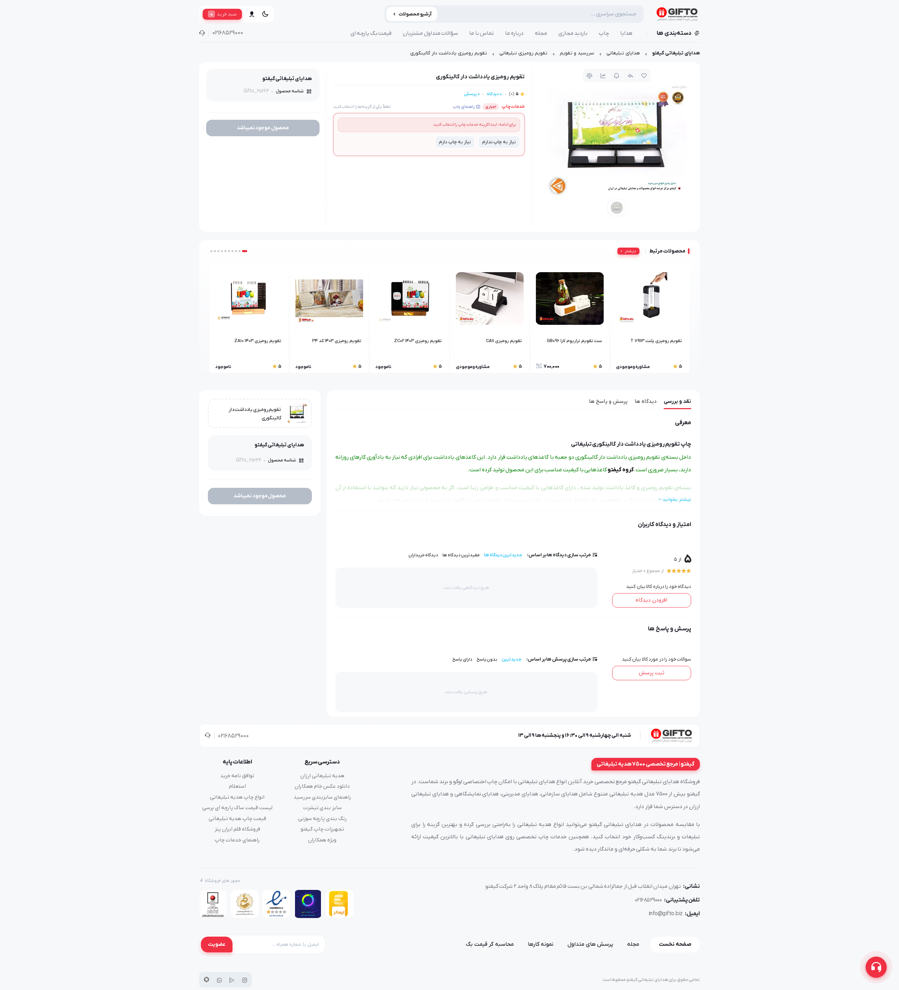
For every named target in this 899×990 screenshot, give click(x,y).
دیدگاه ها (646, 401)
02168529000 (227, 33)
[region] (449, 55)
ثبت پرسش (651, 672)
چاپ (604, 33)
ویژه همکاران (322, 840)
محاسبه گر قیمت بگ (490, 944)
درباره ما (514, 33)
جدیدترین (511, 659)
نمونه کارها (540, 944)
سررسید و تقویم (577, 53)
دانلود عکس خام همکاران (322, 786)
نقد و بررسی (677, 401)
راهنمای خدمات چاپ (237, 840)
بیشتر (630, 251)
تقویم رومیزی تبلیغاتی (523, 53)
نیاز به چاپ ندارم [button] (499, 142)
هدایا (626, 33)
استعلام (237, 786)
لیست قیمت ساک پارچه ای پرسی (237, 807)
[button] (244, 251)
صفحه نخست (675, 944)
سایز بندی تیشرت (322, 807)
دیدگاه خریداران (423, 555)
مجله (541, 33)
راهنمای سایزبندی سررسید (322, 797)
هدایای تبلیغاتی (623, 53)
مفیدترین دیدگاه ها (461, 555)
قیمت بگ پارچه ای (371, 33)
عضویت (216, 944)
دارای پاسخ (462, 659)
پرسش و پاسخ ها (608, 401)
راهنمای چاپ (464, 107)
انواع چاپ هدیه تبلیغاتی (237, 797)
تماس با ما (481, 33)
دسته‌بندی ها (674, 33)
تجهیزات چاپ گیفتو (322, 829)
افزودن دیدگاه (651, 600)
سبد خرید (223, 14)
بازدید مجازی (573, 33)
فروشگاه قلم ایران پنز (237, 829)
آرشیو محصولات (415, 14)
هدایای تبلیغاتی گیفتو (676, 53)
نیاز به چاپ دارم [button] (455, 142)
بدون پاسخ (487, 659)
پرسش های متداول (590, 944)
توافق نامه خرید (237, 775)
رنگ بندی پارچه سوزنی (322, 818)
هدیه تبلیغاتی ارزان (322, 775)
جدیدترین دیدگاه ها (503, 555)
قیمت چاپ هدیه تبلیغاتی (237, 818)
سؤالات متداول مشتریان (430, 33)
